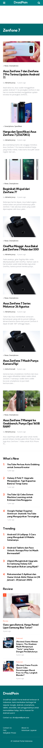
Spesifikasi (18, 126)
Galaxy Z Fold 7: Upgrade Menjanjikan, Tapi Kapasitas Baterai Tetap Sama (21, 481)
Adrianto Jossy (10, 83)
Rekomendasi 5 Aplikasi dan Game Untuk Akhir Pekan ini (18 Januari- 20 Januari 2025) (23, 577)
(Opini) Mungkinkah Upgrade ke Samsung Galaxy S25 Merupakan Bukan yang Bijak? (22, 564)
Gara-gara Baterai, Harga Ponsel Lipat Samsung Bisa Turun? (21, 626)
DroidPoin (20, 2)
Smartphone (13, 66)
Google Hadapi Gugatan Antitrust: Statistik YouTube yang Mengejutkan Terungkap (23, 513)
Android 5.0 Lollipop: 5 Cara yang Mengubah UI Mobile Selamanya (21, 537)
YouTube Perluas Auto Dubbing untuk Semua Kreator (23, 466)
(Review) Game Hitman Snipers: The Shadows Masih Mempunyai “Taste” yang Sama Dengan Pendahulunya (27, 646)
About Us (25, 728)
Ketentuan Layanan (29, 730)
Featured (19, 638)
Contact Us (7, 728)
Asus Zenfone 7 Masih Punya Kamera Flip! (20, 362)
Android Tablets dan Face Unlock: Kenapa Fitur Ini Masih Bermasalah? (22, 550)
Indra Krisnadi (10, 369)
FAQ (4, 730)
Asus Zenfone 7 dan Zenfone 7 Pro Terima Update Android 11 (21, 74)
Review (5, 621)
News (6, 66)
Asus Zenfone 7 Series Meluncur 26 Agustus (16, 305)
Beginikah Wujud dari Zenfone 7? (16, 190)
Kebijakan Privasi (9, 733)
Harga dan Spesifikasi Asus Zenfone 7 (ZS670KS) (19, 133)
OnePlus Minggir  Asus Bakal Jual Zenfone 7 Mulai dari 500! (21, 247)
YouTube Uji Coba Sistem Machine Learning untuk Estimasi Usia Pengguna (20, 497)
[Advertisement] (21, 15)
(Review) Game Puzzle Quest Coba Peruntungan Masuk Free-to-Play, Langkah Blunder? (27, 670)
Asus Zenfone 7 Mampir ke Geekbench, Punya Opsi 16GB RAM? (21, 423)
